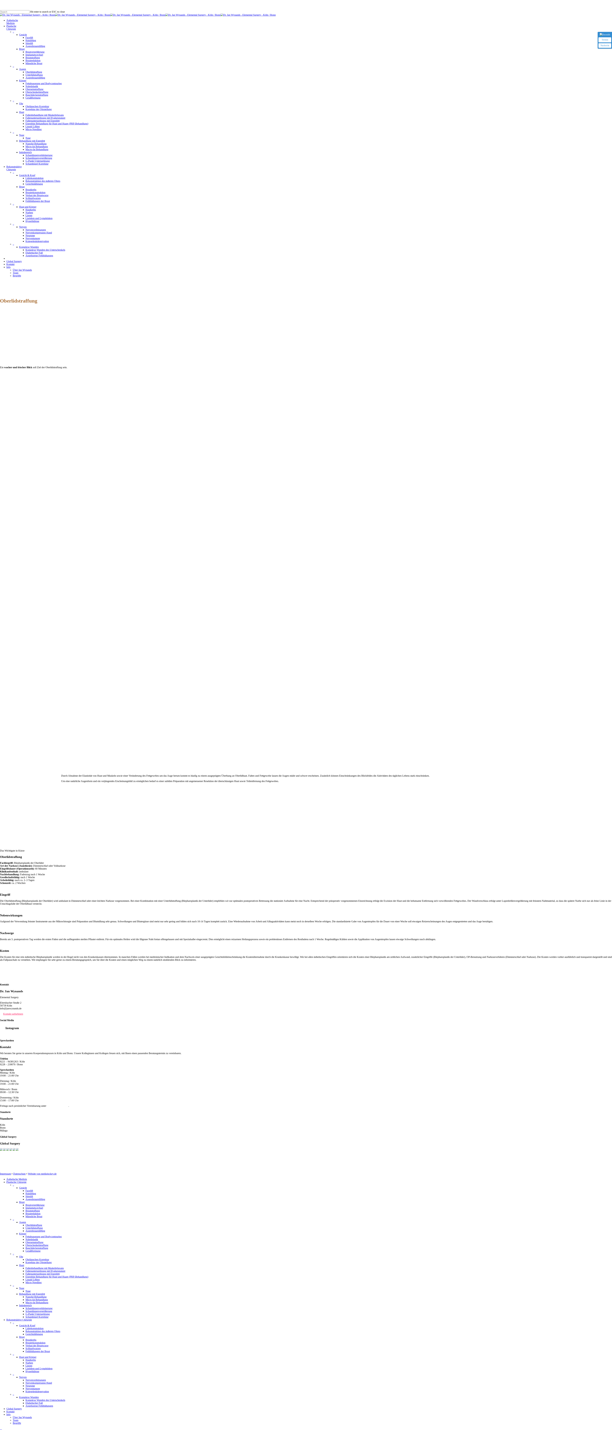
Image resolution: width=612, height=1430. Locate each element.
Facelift (29, 1190)
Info (8, 1414)
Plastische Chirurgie (16, 1182)
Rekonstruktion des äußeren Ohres (43, 1331)
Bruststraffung (33, 1210)
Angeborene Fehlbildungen (39, 1405)
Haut (21, 1265)
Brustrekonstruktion (35, 1342)
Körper (22, 1233)
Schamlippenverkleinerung (39, 1308)
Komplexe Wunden (29, 1397)
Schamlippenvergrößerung (39, 1311)
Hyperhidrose (32, 1371)
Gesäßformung (33, 1251)
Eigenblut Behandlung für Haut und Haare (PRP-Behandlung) (57, 1276)
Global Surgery (14, 1408)
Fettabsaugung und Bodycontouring (44, 1236)
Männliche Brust (34, 1216)
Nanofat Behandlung (36, 1296)
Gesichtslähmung (34, 1334)
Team (15, 1420)
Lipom (29, 1365)
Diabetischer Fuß (34, 1403)
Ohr (21, 1256)
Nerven (23, 1377)
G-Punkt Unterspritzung (38, 1314)
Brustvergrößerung (35, 1205)
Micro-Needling (34, 1282)
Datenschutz (19, 1173)
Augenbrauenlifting (35, 1199)
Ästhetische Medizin (16, 1179)
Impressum (5, 1173)
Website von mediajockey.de (42, 1173)
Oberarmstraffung (34, 1242)
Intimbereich (25, 1305)
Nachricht (605, 45)
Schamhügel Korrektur (37, 1317)
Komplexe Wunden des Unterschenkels (45, 1400)
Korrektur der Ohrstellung (39, 1262)
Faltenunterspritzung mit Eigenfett (43, 1274)
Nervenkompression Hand (39, 1383)
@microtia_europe (9, 1034)
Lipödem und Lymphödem (39, 1368)
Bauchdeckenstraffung (37, 1248)
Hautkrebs (31, 1360)
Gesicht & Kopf (27, 1325)
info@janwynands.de (57, 1106)
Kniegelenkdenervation (37, 1391)
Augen (22, 1222)
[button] (1, 1428)
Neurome (30, 1385)
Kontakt (10, 1411)
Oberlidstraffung (34, 1225)
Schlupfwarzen (33, 1348)
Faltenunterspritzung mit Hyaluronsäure (45, 1271)
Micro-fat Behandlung (37, 1299)
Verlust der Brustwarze (37, 1345)
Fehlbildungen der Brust (38, 1351)
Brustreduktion (33, 1213)
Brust (22, 1202)
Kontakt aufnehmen (13, 1014)
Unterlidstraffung (34, 1228)
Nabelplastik (32, 1239)
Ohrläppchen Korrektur (37, 1259)
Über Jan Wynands (22, 1417)
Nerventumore (33, 1388)
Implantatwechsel (34, 1208)
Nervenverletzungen (36, 1380)
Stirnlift (29, 1196)
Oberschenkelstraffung (37, 1245)
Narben (29, 1362)
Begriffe (17, 1423)
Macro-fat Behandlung (37, 1302)
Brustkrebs (31, 1340)
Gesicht (23, 1187)
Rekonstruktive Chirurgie (19, 1319)
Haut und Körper (27, 1357)
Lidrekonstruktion (35, 1328)
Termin (605, 40)
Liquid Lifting (33, 1279)
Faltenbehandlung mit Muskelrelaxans (45, 1268)
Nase (21, 1288)
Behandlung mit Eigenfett (32, 1294)
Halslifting (31, 1193)
